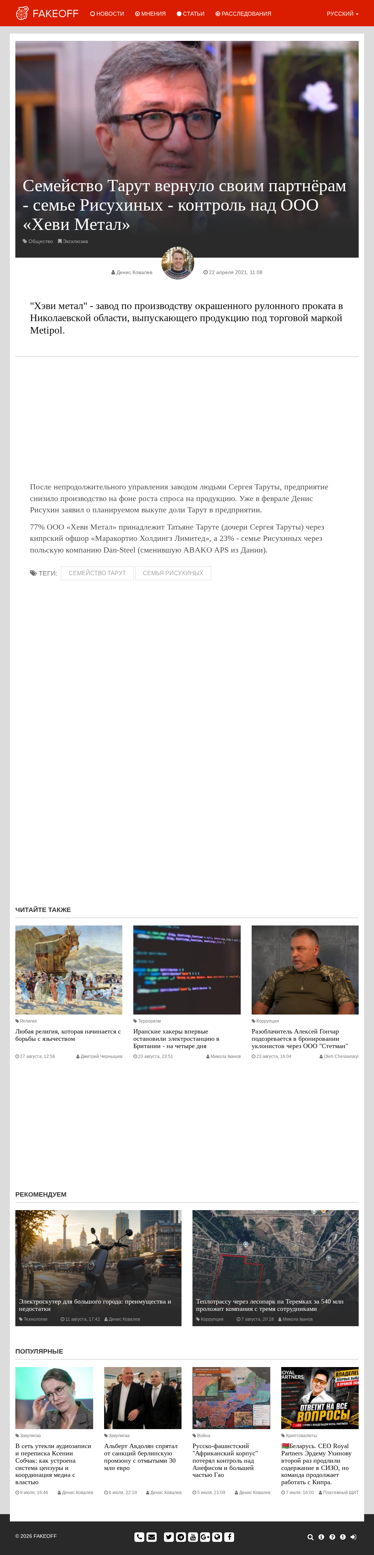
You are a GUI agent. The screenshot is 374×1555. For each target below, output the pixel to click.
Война (203, 1435)
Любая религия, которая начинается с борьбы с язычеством (68, 1035)
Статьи (193, 14)
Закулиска (30, 1435)
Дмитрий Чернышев (101, 1056)
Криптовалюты (301, 1435)
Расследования (245, 14)
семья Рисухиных (173, 573)
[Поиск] (311, 1537)
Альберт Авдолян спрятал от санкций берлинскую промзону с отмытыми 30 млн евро (141, 1456)
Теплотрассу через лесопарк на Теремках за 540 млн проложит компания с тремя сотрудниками (270, 1305)
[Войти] (353, 1537)
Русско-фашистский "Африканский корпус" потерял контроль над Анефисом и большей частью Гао (225, 1460)
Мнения (153, 14)
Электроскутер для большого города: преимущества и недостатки (95, 1305)
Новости (109, 14)
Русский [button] (341, 14)
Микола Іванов (226, 1056)
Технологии (35, 1319)
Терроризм (149, 1021)
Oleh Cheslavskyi (341, 1056)
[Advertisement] (187, 419)
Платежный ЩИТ (341, 1492)
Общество (40, 241)
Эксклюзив (75, 241)
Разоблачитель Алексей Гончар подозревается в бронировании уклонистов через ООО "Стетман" (300, 1039)
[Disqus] (187, 802)
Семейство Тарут (97, 573)
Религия (28, 1021)
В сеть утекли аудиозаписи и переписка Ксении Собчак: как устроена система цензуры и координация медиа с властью (53, 1464)
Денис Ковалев (134, 272)
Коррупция (267, 1021)
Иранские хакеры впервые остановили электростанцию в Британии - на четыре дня (176, 1039)
